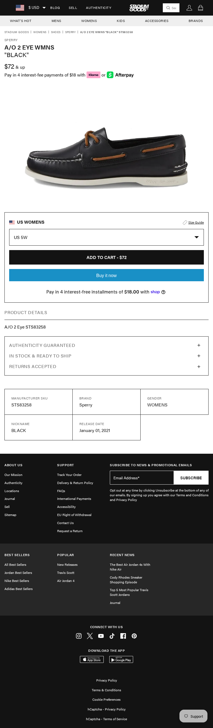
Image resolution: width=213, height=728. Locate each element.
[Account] (189, 7)
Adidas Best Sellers (18, 588)
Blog (55, 7)
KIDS (121, 20)
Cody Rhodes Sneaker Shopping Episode (126, 579)
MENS (56, 20)
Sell (73, 7)
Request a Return (70, 530)
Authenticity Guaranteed (42, 345)
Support (65, 465)
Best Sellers (17, 554)
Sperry (70, 32)
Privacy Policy (106, 680)
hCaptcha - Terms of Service (106, 718)
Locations (11, 490)
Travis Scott (65, 572)
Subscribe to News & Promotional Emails (151, 465)
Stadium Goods (16, 32)
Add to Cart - (107, 257)
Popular (65, 554)
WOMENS (89, 20)
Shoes (56, 32)
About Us (13, 465)
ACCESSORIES (157, 20)
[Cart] (200, 7)
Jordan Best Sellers (18, 572)
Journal (9, 498)
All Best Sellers (15, 564)
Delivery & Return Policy (75, 482)
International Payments (74, 498)
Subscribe (191, 477)
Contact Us (65, 522)
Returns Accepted (32, 366)
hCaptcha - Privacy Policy (107, 709)
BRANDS (196, 20)
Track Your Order (69, 474)
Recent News (122, 554)
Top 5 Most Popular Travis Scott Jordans (129, 592)
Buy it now (106, 275)
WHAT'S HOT (20, 20)
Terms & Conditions (106, 689)
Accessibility (66, 506)
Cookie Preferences (106, 699)
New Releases (67, 564)
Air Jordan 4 (65, 580)
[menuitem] (55, 8)
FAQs (61, 490)
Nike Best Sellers (16, 580)
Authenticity (98, 7)
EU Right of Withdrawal (74, 514)
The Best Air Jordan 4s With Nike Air (130, 567)
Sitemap (10, 514)
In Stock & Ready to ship (40, 355)
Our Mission (13, 474)
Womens (39, 32)
